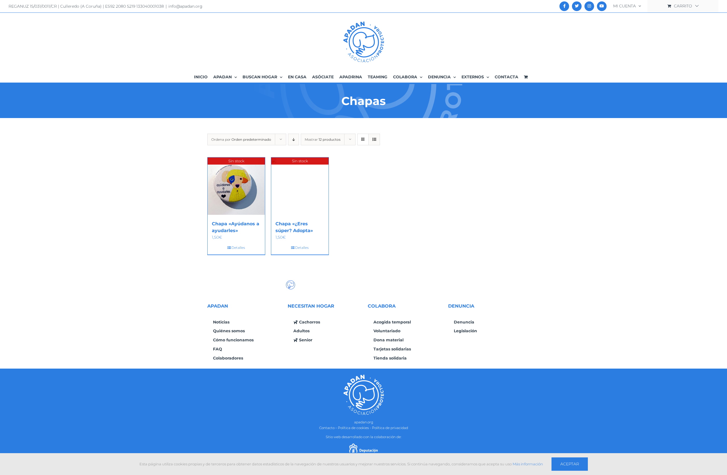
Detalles (238, 247)
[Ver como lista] (374, 139)
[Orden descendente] (293, 139)
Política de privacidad (390, 428)
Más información (528, 464)
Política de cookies (353, 428)
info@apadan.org (185, 6)
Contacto (327, 428)
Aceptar (569, 463)
